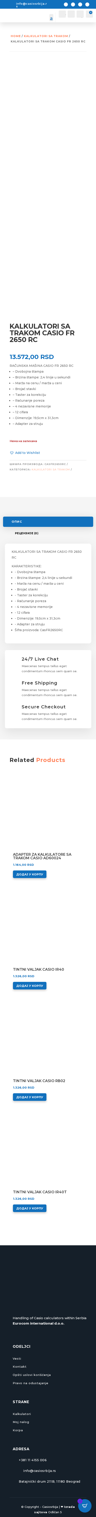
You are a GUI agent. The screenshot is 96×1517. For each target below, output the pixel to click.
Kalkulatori (22, 1414)
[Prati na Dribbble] (87, 4)
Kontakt (20, 1366)
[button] (25, 453)
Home (16, 36)
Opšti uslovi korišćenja (32, 1375)
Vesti (17, 1358)
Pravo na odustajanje (30, 1383)
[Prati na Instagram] (80, 4)
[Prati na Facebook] (66, 4)
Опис (17, 522)
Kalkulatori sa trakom (46, 36)
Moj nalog (21, 1422)
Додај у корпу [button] (29, 874)
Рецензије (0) (27, 533)
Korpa (18, 1430)
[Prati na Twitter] (73, 4)
